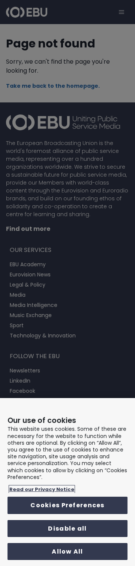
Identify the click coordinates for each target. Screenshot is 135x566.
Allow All (67, 551)
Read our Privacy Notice (41, 489)
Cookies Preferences (67, 505)
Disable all (67, 528)
